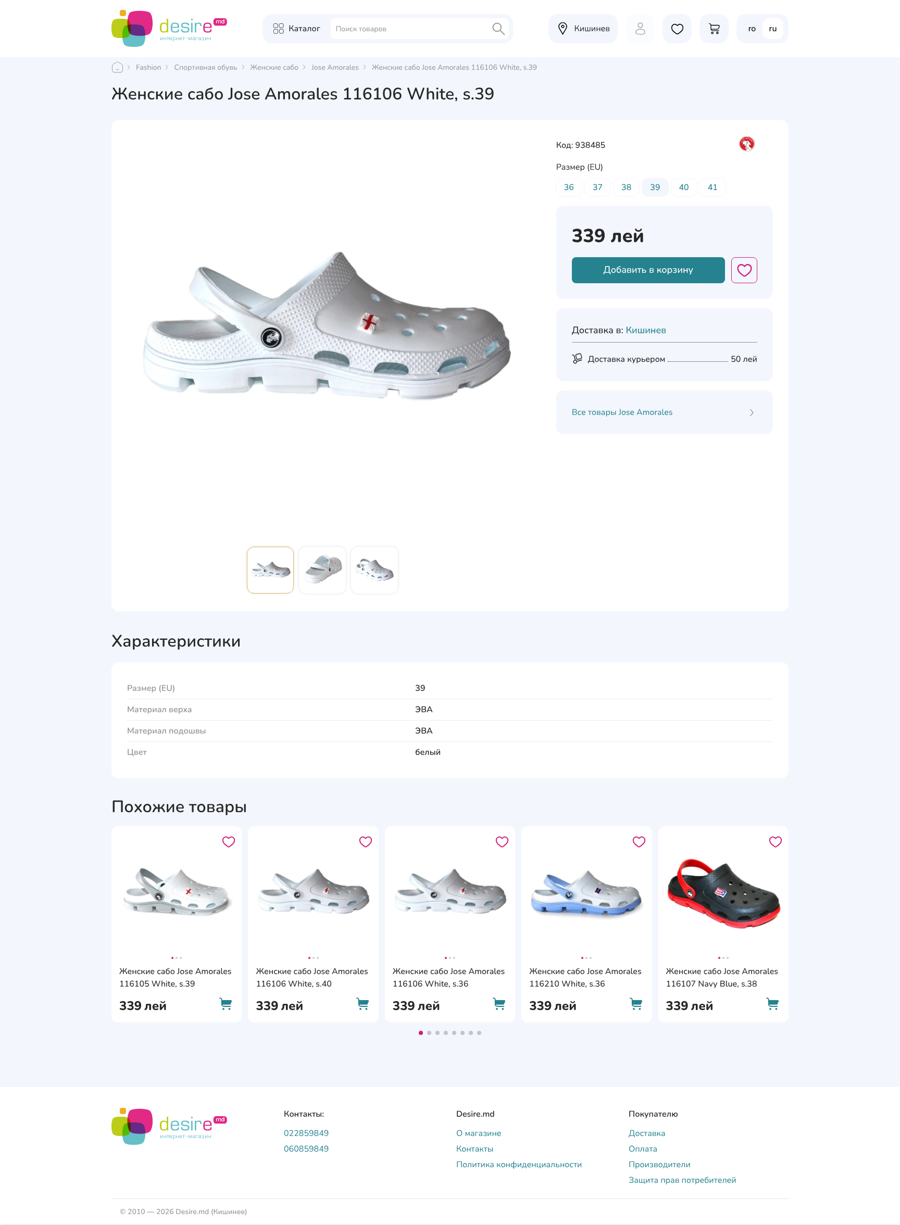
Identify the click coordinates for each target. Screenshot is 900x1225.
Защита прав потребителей (682, 1180)
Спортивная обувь (205, 67)
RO (752, 28)
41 (713, 187)
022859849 (306, 1133)
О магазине (479, 1133)
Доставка (647, 1133)
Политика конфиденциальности (519, 1164)
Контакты (475, 1149)
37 (598, 187)
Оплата (643, 1149)
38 (626, 187)
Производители (660, 1164)
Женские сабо (275, 67)
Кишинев (646, 330)
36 (569, 187)
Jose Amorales (335, 67)
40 (684, 187)
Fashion (148, 67)
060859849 (306, 1149)
